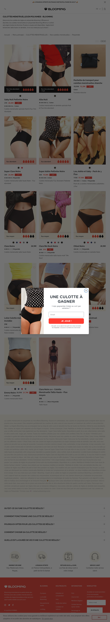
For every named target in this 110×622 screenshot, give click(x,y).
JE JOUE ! (66, 321)
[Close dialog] (86, 291)
